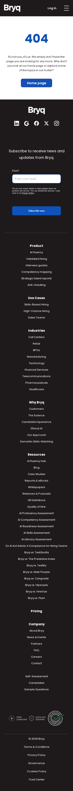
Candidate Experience (36, 422)
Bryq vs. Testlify (36, 565)
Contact (36, 663)
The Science (36, 415)
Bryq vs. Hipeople (36, 585)
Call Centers (36, 337)
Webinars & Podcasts (36, 494)
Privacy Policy (36, 755)
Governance (36, 763)
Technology (36, 363)
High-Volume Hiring (36, 311)
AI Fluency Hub (36, 461)
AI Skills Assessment (37, 533)
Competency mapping (36, 272)
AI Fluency (36, 252)
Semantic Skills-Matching (36, 441)
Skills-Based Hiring (36, 304)
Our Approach (36, 435)
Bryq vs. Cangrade (36, 578)
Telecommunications (36, 376)
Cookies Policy (36, 771)
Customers (36, 409)
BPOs (36, 350)
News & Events (36, 637)
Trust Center (37, 779)
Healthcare (36, 389)
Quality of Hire (36, 507)
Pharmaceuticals (36, 383)
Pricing (36, 611)
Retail (36, 344)
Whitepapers (36, 487)
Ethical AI (36, 428)
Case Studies (36, 474)
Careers (36, 657)
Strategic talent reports (36, 278)
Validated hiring (36, 259)
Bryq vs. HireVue (36, 591)
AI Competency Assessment (36, 520)
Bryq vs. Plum (36, 598)
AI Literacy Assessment (36, 539)
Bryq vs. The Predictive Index (36, 559)
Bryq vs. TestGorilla (36, 552)
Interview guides (36, 265)
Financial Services (36, 370)
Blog (37, 468)
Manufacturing (36, 357)
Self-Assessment (36, 676)
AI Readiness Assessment (37, 526)
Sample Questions (36, 689)
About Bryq (36, 631)
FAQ (36, 650)
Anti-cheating (37, 285)
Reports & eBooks (36, 481)
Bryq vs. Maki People (36, 572)
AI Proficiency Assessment (36, 513)
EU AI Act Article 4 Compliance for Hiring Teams (36, 546)
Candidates (36, 683)
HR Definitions (36, 500)
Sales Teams (36, 317)
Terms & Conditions (36, 747)
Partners (36, 644)
